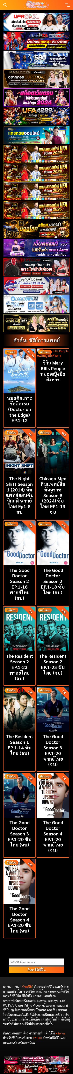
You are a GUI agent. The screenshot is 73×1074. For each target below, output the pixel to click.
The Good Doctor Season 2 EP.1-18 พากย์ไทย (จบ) (19, 584)
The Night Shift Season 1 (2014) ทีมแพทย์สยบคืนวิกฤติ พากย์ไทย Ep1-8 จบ (19, 495)
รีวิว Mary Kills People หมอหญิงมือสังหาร (52, 370)
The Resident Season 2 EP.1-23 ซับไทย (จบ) (53, 664)
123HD (37, 1038)
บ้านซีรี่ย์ (27, 987)
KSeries (60, 1033)
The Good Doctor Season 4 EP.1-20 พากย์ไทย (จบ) (53, 836)
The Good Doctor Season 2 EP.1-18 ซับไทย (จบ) (53, 581)
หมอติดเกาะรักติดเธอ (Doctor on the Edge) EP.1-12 (19, 409)
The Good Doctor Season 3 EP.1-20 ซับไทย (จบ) (20, 833)
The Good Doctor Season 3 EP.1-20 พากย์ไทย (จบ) (53, 750)
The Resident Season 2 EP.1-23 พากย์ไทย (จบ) (19, 667)
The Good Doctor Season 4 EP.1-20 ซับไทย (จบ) (20, 919)
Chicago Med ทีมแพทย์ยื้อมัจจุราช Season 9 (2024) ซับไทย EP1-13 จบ (52, 495)
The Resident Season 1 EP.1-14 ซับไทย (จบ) (19, 744)
